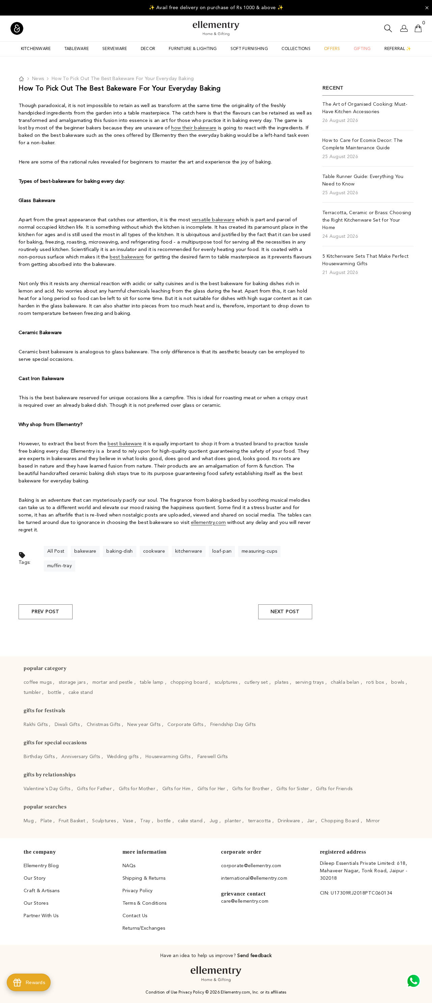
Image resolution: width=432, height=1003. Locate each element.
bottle (55, 692)
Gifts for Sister (293, 788)
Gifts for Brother (251, 788)
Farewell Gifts (212, 756)
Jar (311, 821)
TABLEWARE (76, 49)
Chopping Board (340, 821)
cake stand (81, 692)
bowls (398, 682)
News (38, 78)
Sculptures (104, 821)
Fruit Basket (73, 821)
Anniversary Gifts (81, 756)
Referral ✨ (397, 49)
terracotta (260, 821)
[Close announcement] (427, 7)
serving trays (310, 682)
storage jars (73, 682)
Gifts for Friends (334, 788)
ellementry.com (208, 522)
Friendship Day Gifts (233, 724)
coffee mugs (38, 682)
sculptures (227, 682)
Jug (214, 821)
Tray (146, 821)
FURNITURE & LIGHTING (193, 49)
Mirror (373, 821)
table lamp (152, 682)
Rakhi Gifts (36, 724)
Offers (332, 49)
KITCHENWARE (36, 49)
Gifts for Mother (138, 788)
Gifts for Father (95, 788)
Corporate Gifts (186, 724)
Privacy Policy (192, 993)
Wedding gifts (123, 756)
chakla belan (346, 682)
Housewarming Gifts (168, 756)
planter (233, 821)
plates (282, 682)
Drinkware (290, 821)
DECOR (148, 49)
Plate (46, 821)
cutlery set (256, 682)
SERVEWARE (114, 49)
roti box (376, 682)
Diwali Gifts (68, 724)
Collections (295, 49)
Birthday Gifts (40, 756)
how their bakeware (193, 128)
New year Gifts (144, 724)
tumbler (33, 692)
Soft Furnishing (249, 49)
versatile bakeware (213, 220)
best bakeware (127, 257)
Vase (129, 821)
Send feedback (254, 955)
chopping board (189, 682)
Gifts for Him (177, 788)
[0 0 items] (418, 28)
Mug (29, 821)
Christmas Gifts (104, 724)
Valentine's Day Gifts (48, 788)
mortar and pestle (113, 682)
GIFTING (362, 49)
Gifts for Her (212, 788)
